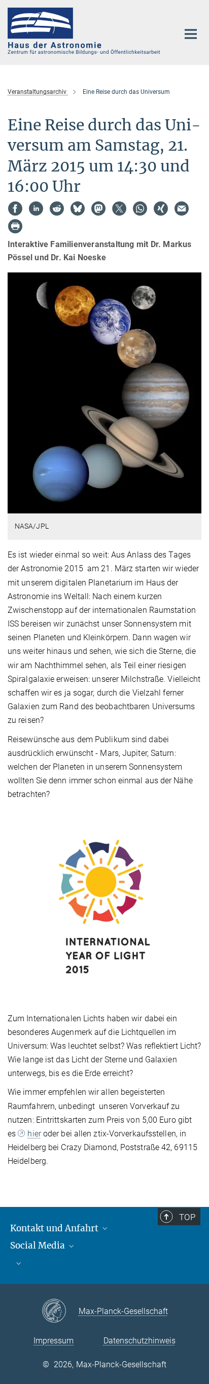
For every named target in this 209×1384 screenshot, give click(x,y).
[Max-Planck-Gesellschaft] (60, 1311)
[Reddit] (56, 208)
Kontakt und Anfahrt (55, 1228)
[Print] (15, 226)
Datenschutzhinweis (139, 1340)
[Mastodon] (98, 208)
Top (187, 1217)
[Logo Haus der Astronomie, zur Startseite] (85, 31)
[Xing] (160, 208)
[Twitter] (119, 208)
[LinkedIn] (36, 208)
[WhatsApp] (140, 208)
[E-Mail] (181, 208)
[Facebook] (15, 208)
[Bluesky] (77, 208)
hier (34, 1133)
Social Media (38, 1245)
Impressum (53, 1340)
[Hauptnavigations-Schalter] (191, 34)
